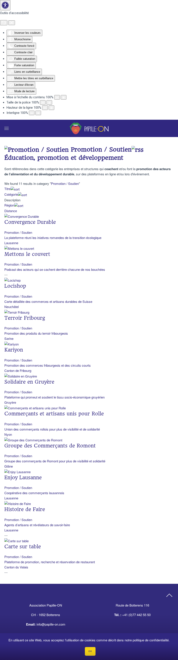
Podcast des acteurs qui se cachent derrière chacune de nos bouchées (54, 269)
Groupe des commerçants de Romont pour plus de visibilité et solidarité (54, 461)
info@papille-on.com (50, 624)
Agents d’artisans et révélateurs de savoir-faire (37, 525)
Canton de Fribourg (17, 370)
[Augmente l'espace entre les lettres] (38, 113)
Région (9, 205)
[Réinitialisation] (3, 22)
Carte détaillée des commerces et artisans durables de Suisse (48, 301)
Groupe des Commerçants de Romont (50, 446)
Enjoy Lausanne (23, 477)
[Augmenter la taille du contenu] (63, 97)
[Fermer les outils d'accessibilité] (11, 22)
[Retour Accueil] (89, 128)
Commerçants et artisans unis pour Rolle (54, 413)
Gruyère (10, 402)
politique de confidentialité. (151, 640)
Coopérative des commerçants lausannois (34, 493)
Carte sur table (22, 546)
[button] (6, 128)
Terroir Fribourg (24, 318)
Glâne (8, 466)
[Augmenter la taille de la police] (49, 102)
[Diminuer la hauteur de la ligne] (45, 107)
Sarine (8, 338)
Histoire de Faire (24, 509)
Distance (10, 210)
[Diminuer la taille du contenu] (57, 97)
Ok (90, 651)
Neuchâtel (11, 306)
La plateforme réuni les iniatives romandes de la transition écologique (52, 237)
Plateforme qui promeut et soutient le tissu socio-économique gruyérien (54, 397)
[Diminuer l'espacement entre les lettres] (32, 113)
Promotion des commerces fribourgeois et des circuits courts (47, 365)
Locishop (15, 286)
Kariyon (13, 350)
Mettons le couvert (27, 254)
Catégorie (11, 194)
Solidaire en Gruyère (29, 382)
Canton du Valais (16, 567)
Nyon (8, 434)
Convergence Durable (30, 222)
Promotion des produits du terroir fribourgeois (36, 333)
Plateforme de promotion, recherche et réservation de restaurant (49, 562)
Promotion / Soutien (65, 183)
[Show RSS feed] (137, 149)
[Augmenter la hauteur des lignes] (51, 107)
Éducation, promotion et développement (63, 157)
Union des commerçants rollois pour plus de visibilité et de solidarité (52, 429)
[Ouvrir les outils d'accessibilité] (5, 5)
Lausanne (11, 242)
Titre (7, 188)
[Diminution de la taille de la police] (43, 102)
